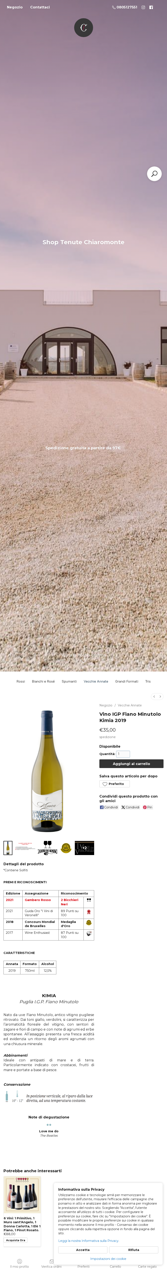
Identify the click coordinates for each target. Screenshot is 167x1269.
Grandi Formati (126, 681)
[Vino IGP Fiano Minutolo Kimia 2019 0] (7, 848)
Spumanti (69, 681)
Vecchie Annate (96, 681)
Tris (148, 681)
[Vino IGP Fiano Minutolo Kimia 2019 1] (25, 848)
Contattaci (40, 7)
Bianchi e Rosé (43, 681)
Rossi (21, 681)
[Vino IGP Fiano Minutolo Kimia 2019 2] (47, 848)
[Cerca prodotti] (154, 174)
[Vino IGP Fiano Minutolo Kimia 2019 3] (66, 848)
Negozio (15, 7)
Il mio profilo (19, 1267)
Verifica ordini (51, 1267)
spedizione (107, 737)
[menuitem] (154, 696)
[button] (114, 783)
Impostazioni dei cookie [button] (108, 1259)
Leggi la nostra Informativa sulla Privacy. (88, 1241)
